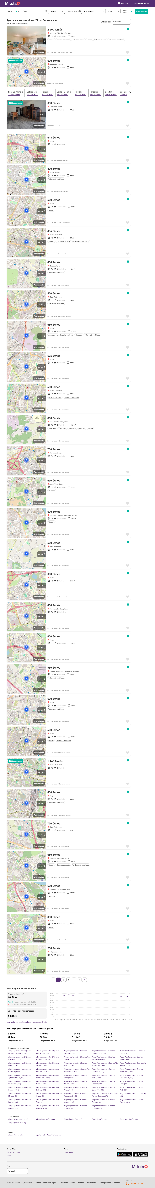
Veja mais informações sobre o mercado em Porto (27, 1022)
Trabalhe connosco (13, 1152)
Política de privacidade (87, 1182)
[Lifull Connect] (137, 1184)
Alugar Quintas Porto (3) (17, 1123)
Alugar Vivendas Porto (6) (129, 1119)
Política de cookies (67, 1182)
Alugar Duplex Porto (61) (73, 1119)
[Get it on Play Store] (124, 1154)
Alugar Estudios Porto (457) (46, 1119)
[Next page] (84, 980)
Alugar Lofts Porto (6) (99, 1119)
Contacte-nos (68, 1152)
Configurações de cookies (110, 1182)
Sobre (9, 1155)
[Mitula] (13, 3)
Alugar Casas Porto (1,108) (18, 1119)
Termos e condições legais (46, 1182)
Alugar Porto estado (15, 1135)
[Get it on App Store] (140, 1154)
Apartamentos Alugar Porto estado (48, 1135)
